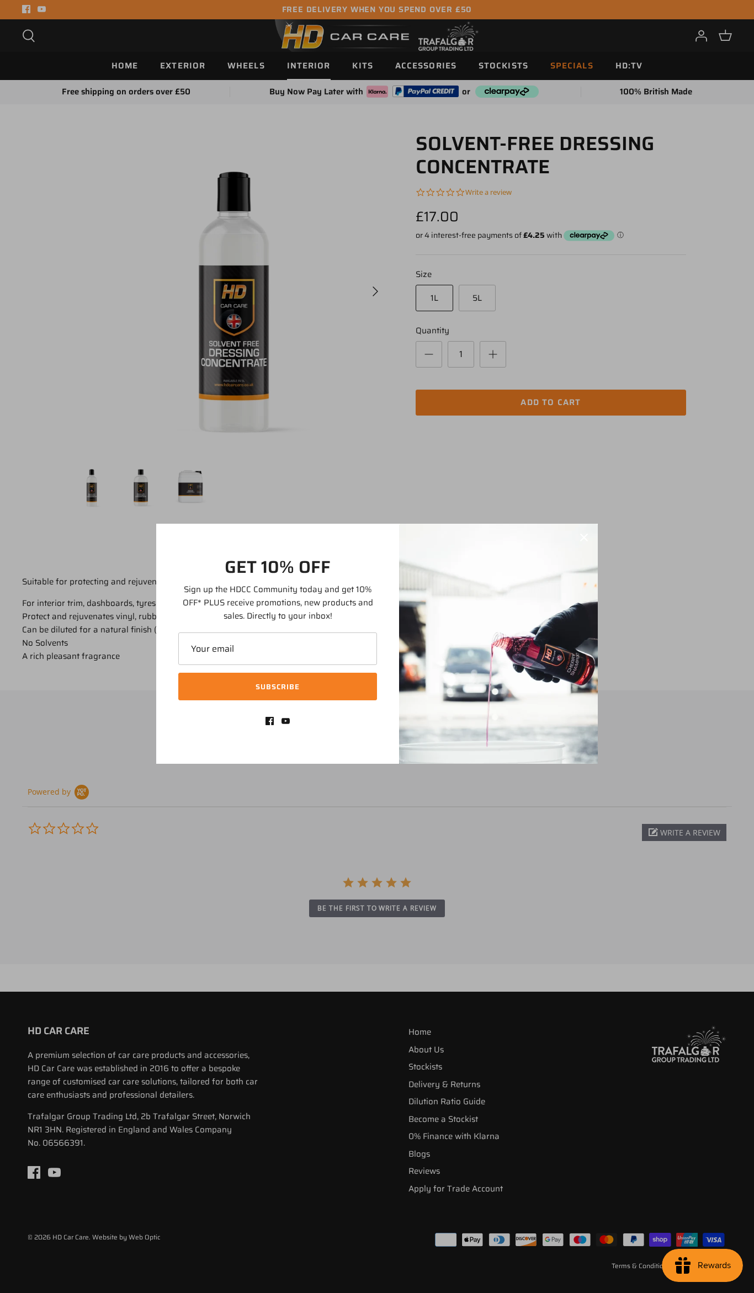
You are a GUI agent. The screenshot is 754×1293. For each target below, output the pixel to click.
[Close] (584, 537)
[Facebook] (270, 721)
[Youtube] (286, 721)
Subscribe (278, 687)
